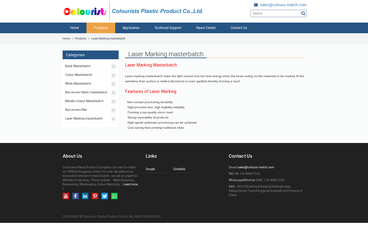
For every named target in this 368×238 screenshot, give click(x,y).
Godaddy (179, 169)
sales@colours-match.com (283, 5)
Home (74, 28)
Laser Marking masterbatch (84, 118)
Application (131, 28)
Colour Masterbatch (78, 74)
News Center (206, 28)
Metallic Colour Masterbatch (84, 101)
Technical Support (167, 28)
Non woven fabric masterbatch (86, 92)
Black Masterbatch (78, 66)
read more (131, 184)
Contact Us (239, 28)
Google (150, 169)
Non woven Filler (76, 109)
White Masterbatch (78, 83)
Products (101, 28)
